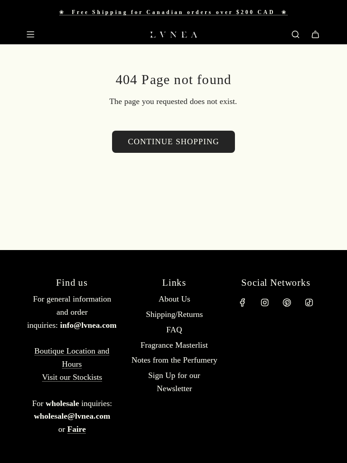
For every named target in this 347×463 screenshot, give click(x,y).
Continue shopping (173, 141)
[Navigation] (30, 34)
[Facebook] (243, 302)
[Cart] (315, 34)
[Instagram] (265, 302)
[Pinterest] (287, 302)
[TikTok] (309, 302)
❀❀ (173, 12)
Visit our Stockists (72, 377)
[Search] (295, 34)
